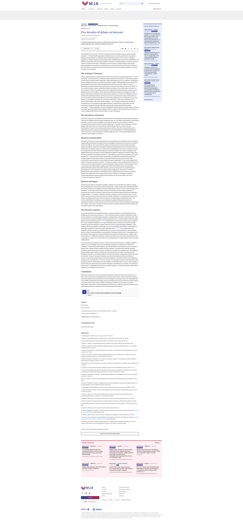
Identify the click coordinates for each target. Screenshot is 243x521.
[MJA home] (87, 488)
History (103, 496)
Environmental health (102, 25)
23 (87, 246)
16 (87, 190)
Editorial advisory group (107, 493)
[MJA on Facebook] (82, 493)
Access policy (122, 493)
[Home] (97, 3)
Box (135, 275)
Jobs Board (118, 9)
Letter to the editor (122, 463)
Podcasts (106, 9)
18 (100, 220)
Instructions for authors (124, 487)
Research (156, 29)
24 (86, 257)
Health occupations (149, 63)
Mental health (84, 25)
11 (107, 154)
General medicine (148, 29)
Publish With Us (157, 9)
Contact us (104, 489)
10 (118, 131)
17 (132, 197)
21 (119, 228)
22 (89, 235)
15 (114, 186)
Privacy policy (104, 500)
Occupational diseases (113, 25)
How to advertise (122, 491)
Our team (104, 491)
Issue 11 (88, 28)
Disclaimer (111, 500)
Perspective (84, 24)
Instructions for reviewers (124, 489)
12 (89, 156)
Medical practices (92, 25)
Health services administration (151, 47)
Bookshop (112, 9)
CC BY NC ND (96, 24)
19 (101, 220)
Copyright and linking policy (126, 500)
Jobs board (121, 496)
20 (102, 220)
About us (104, 487)
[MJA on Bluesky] (86, 493)
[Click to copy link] (137, 48)
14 (104, 161)
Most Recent (100, 9)
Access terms (116, 500)
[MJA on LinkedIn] (89, 493)
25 (99, 259)
